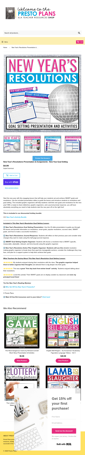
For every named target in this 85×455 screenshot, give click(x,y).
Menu (6, 42)
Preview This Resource (42, 158)
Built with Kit (64, 444)
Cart (81, 42)
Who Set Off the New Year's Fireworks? (20, 287)
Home (5, 47)
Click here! (46, 297)
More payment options (11, 188)
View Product (22, 360)
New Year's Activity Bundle (16, 217)
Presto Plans (12, 451)
